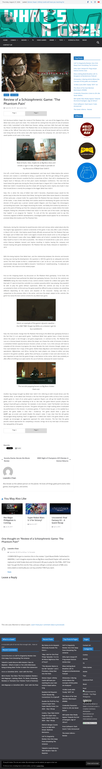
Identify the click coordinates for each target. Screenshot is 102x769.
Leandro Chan (23, 108)
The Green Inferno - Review (83, 109)
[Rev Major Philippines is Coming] (12, 505)
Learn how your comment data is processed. (48, 625)
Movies (24, 40)
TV (33, 40)
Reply (9, 572)
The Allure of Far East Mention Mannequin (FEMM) (69, 698)
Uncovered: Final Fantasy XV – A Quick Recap (59, 520)
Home (5, 40)
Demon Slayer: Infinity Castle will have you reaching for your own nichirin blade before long (45, 3)
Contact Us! (7, 45)
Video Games (41, 40)
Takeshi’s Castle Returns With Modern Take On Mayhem (50, 750)
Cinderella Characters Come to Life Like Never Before (70, 708)
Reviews (6, 95)
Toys (61, 40)
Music (84, 40)
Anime (52, 40)
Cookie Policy (40, 766)
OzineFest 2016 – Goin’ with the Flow (20, 672)
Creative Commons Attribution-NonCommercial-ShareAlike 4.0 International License (90, 714)
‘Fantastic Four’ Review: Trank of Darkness (24, 681)
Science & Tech (73, 40)
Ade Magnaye (6, 685)
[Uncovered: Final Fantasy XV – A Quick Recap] (60, 505)
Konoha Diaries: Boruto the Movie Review (17, 459)
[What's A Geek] (51, 10)
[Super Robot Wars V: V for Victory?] (36, 505)
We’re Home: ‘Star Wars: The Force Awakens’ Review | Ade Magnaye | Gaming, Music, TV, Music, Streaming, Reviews (20, 678)
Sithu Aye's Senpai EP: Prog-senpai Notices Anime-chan (69, 659)
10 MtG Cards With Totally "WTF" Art (86, 85)
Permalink (32, 552)
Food (84, 688)
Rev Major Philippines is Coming (10, 520)
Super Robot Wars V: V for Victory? (36, 519)
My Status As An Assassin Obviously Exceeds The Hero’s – (50, 647)
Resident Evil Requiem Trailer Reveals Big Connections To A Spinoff (50, 694)
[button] (17, 40)
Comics (13, 40)
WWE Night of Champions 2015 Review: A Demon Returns (52, 459)
